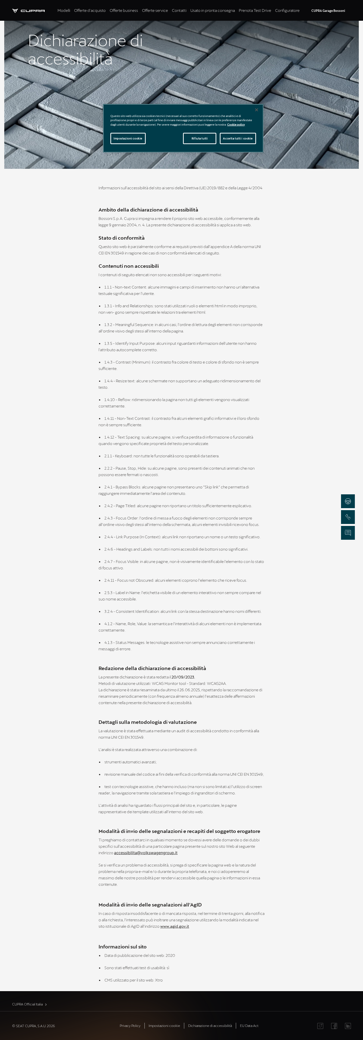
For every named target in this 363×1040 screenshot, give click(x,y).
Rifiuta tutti (200, 138)
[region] (183, 128)
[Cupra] (34, 10)
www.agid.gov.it (174, 926)
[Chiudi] (256, 109)
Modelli (64, 10)
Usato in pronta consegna (212, 10)
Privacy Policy (130, 1025)
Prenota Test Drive (255, 10)
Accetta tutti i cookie (238, 138)
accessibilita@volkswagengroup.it (146, 852)
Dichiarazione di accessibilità (210, 1025)
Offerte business (124, 10)
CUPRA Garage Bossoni (328, 10)
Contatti (179, 10)
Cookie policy (236, 124)
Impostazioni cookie (128, 138)
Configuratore (287, 10)
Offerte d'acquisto (90, 10)
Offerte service (155, 10)
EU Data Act (249, 1025)
